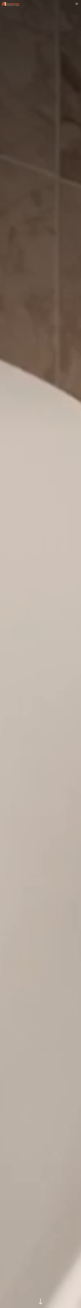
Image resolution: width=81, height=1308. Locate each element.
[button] (76, 3)
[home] (10, 4)
